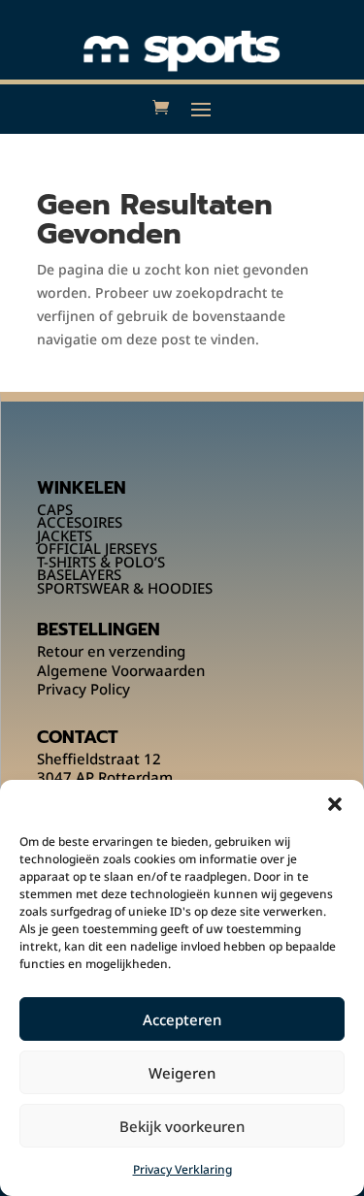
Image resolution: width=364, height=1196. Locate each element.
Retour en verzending (111, 651)
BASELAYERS (79, 574)
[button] (335, 804)
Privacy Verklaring (182, 1169)
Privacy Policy (83, 688)
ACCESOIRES (79, 522)
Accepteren (182, 1019)
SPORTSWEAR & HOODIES (125, 588)
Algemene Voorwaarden (121, 670)
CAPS (55, 509)
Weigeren (182, 1073)
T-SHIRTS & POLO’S (101, 561)
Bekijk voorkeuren (182, 1126)
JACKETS (64, 535)
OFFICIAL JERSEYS (97, 548)
